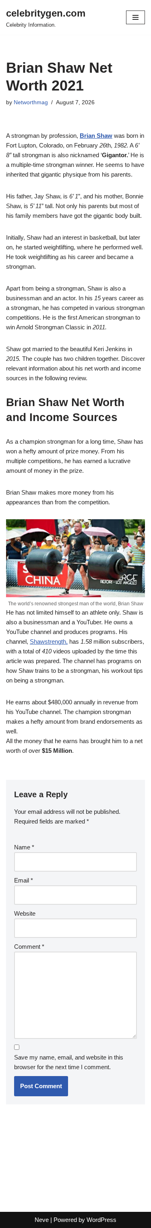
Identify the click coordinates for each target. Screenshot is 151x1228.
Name (24, 847)
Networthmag (31, 102)
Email (23, 880)
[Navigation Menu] (135, 17)
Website (24, 913)
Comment (29, 946)
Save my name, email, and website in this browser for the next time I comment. (68, 1062)
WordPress (101, 1219)
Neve (42, 1219)
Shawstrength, (49, 641)
